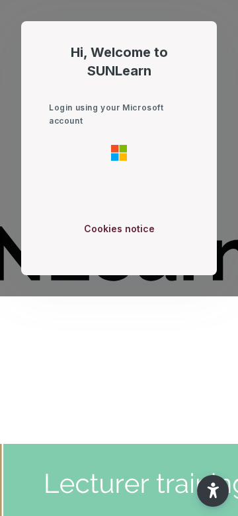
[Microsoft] (119, 152)
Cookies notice (119, 228)
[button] (213, 491)
